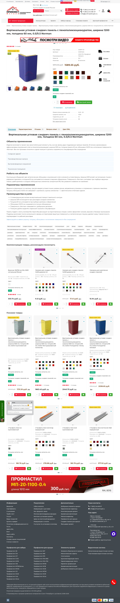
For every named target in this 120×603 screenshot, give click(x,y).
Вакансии (10, 506)
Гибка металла (39, 506)
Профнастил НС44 (13, 579)
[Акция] (60, 40)
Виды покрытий (12, 519)
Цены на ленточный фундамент (44, 519)
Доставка (27, 1)
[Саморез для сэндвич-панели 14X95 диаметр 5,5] (46, 258)
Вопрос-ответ (52, 129)
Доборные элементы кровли (70, 506)
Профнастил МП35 (40, 563)
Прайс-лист (10, 514)
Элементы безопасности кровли (72, 551)
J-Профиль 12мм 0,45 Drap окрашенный (44, 429)
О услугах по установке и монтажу (45, 524)
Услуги (9, 516)
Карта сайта (11, 534)
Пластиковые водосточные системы (100, 553)
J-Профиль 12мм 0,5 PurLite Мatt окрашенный (101, 429)
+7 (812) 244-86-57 (89, 10)
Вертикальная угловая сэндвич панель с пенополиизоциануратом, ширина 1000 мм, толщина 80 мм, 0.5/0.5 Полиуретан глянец (73, 342)
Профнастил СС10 (13, 558)
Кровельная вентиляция (69, 514)
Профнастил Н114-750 (41, 561)
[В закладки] (29, 250)
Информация (12, 503)
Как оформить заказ (40, 511)
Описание (12, 129)
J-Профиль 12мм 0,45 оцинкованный (69, 429)
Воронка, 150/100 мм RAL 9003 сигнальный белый (18, 271)
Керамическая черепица (69, 509)
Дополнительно (67, 503)
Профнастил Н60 (39, 553)
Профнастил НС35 (13, 574)
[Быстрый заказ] (29, 304)
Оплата (42, 1)
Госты (8, 526)
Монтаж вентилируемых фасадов (45, 514)
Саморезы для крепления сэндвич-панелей (99, 271)
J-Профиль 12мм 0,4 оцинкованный (15, 429)
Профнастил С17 (12, 556)
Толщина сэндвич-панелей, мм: (63, 93)
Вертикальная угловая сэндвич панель (24, 25)
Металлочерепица (67, 516)
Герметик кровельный (68, 563)
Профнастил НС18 (13, 561)
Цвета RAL (10, 529)
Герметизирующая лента (69, 561)
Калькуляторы (41, 20)
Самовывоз (35, 1)
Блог (47, 1)
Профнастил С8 (12, 551)
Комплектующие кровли (69, 511)
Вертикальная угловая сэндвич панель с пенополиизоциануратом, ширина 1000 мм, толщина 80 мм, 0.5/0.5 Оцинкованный (19, 342)
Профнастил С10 (12, 553)
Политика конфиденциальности (17, 524)
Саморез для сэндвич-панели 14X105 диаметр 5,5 (72, 271)
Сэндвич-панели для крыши (70, 521)
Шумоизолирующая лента (70, 558)
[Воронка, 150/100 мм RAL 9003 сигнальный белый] (19, 258)
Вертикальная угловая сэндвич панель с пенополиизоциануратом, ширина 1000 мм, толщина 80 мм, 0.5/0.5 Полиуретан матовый (101, 342)
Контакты (10, 536)
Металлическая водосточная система (100, 551)
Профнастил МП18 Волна (15, 566)
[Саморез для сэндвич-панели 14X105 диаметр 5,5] (73, 258)
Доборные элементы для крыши (72, 569)
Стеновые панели (82, 20)
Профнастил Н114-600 (41, 558)
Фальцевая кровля (67, 524)
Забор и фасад (66, 20)
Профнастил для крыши (69, 519)
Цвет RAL (66, 129)
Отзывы (39, 129)
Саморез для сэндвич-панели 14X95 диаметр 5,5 (45, 271)
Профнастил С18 (12, 563)
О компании (10, 1)
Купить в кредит (12, 521)
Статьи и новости (12, 542)
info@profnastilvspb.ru (89, 14)
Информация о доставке (42, 509)
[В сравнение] (29, 253)
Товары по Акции (72, 13)
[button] (54, 43)
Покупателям (39, 503)
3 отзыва (18, 46)
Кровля (53, 20)
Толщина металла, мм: (60, 86)
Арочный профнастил (100, 20)
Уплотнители (65, 556)
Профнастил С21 (12, 571)
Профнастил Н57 (39, 551)
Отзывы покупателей (56, 1)
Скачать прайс (73, 10)
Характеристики (25, 129)
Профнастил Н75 (39, 556)
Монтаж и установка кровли (43, 516)
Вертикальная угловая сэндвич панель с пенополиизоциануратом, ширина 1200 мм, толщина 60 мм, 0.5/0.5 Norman (60, 135)
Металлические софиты (69, 553)
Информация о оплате (41, 521)
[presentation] (6, 88)
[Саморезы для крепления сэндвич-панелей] (101, 258)
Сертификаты (19, 1)
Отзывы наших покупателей (16, 539)
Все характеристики (59, 121)
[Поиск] (61, 10)
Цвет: (54, 69)
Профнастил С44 (12, 576)
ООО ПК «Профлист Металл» (84, 55)
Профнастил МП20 (13, 569)
